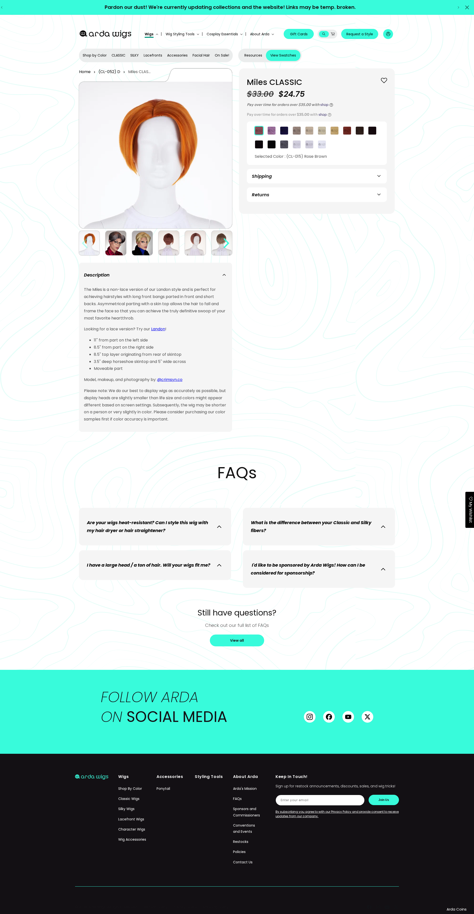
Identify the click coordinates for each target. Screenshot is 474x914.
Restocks (240, 841)
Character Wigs (131, 829)
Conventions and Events (244, 828)
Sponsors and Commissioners (246, 812)
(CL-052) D (109, 72)
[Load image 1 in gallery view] (89, 243)
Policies (239, 852)
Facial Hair (201, 55)
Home (85, 72)
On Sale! (222, 55)
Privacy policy (185, 907)
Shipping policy (216, 907)
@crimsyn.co (169, 379)
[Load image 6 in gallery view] (222, 243)
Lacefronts (153, 55)
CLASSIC (118, 55)
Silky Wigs (126, 809)
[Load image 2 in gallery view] (115, 243)
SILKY (134, 55)
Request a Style (359, 34)
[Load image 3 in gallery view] (142, 243)
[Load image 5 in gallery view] (195, 243)
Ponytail (163, 788)
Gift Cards (299, 34)
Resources (253, 55)
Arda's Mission (245, 788)
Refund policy (156, 907)
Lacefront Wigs (131, 819)
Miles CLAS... (139, 72)
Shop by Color (95, 55)
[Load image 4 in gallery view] (168, 243)
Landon (158, 329)
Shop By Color (130, 788)
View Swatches (283, 55)
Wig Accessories (132, 839)
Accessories (177, 55)
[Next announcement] (458, 7)
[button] (151, 34)
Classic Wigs (128, 798)
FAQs (237, 798)
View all (237, 640)
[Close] (467, 7)
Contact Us (243, 862)
